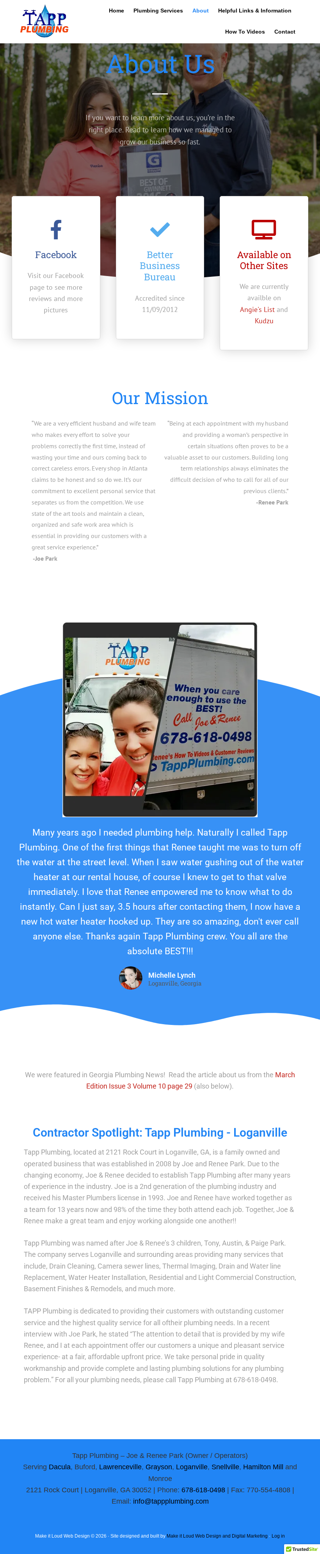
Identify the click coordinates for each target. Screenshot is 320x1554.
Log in (278, 1536)
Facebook (56, 254)
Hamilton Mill (263, 1467)
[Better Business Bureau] (160, 229)
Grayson (159, 1467)
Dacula (60, 1467)
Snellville (225, 1467)
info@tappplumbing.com (171, 1501)
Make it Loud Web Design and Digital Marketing (217, 1536)
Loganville (192, 1467)
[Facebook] (56, 229)
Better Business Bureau (160, 265)
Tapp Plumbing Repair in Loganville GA (44, 28)
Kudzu (264, 320)
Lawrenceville (120, 1467)
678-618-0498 (203, 1490)
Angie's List (257, 309)
